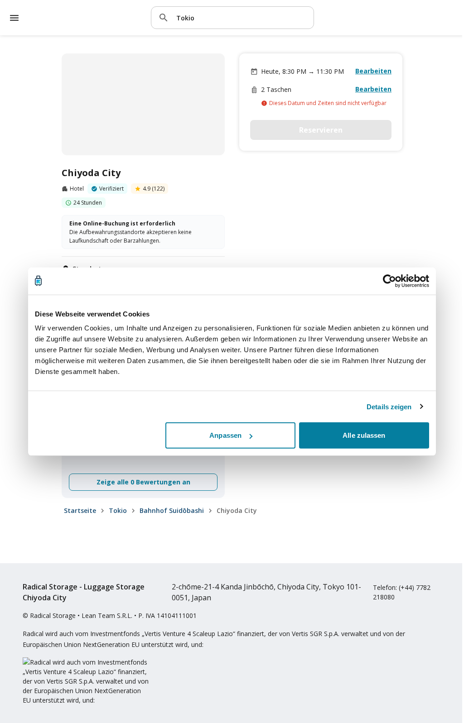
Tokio (118, 510)
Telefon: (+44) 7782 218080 (401, 592)
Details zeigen (389, 406)
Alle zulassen (364, 435)
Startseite (80, 510)
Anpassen (225, 435)
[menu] (14, 18)
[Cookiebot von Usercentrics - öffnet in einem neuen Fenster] (389, 280)
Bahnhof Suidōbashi (172, 510)
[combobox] (241, 17)
